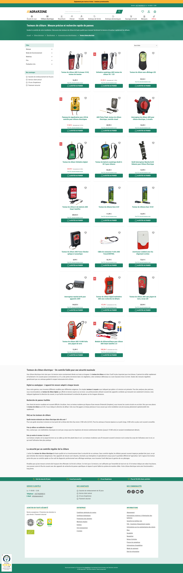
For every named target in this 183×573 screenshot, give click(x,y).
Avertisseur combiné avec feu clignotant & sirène (142, 253)
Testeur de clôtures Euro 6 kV (109, 207)
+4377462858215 (140, 5)
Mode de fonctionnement (34, 53)
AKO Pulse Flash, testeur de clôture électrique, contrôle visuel (109, 118)
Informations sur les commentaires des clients (141, 527)
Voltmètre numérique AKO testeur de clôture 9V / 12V (109, 73)
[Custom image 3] (49, 522)
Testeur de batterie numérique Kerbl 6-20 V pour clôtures (108, 163)
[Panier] (154, 12)
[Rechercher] (119, 12)
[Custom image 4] (30, 532)
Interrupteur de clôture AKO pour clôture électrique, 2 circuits (142, 118)
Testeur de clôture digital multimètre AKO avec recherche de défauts (109, 298)
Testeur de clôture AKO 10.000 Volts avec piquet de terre (75, 343)
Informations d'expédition (134, 545)
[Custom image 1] (40, 522)
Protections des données (84, 519)
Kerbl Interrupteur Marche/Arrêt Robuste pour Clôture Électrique (143, 163)
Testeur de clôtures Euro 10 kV (142, 207)
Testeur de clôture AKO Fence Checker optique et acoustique (75, 253)
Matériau (29, 57)
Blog (128, 530)
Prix (27, 60)
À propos (79, 531)
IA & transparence (82, 528)
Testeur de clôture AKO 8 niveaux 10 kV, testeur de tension (75, 73)
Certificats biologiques (84, 516)
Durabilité (130, 533)
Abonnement (131, 512)
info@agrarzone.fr (37, 496)
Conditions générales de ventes (86, 512)
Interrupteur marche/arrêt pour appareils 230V (75, 298)
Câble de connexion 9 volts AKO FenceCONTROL (109, 253)
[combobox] (90, 12)
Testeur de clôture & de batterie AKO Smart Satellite (75, 208)
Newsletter (130, 536)
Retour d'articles (132, 539)
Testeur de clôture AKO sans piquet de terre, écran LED (142, 298)
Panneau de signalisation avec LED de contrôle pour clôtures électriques (75, 118)
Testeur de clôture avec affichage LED (143, 72)
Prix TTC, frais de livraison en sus (75, 82)
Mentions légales (82, 522)
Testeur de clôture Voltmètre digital (75, 162)
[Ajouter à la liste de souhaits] (85, 53)
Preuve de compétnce (133, 542)
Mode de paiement (132, 548)
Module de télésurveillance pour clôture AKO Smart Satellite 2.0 (109, 343)
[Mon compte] (148, 12)
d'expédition (87, 567)
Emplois (79, 525)
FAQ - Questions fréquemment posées (138, 524)
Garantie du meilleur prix (134, 521)
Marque (28, 49)
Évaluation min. (31, 64)
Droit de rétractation (133, 551)
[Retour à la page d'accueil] (37, 11)
